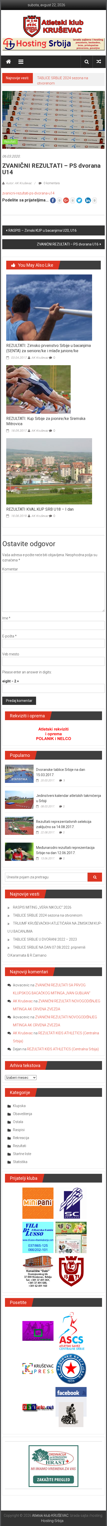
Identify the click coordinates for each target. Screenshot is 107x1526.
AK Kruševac (39, 357)
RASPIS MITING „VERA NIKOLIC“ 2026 (42, 907)
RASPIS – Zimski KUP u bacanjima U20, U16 (42, 230)
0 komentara (51, 183)
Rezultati (10, 141)
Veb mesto (10, 654)
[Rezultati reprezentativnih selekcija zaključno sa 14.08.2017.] (19, 825)
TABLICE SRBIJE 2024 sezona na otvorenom (47, 915)
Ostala (18, 1122)
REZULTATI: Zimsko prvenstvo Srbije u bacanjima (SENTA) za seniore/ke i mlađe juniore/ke (48, 348)
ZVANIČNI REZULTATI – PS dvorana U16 (68, 244)
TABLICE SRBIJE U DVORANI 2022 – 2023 (45, 939)
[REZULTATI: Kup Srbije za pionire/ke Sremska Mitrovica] (38, 389)
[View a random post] (99, 61)
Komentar (10, 569)
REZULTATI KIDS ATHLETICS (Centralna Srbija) (63, 1049)
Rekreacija (21, 1138)
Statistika (20, 1162)
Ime (6, 618)
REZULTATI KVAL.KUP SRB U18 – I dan (40, 509)
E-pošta (9, 636)
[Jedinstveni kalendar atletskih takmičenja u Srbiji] (19, 799)
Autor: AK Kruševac (19, 183)
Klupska (19, 1106)
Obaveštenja (22, 1114)
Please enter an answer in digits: (27, 672)
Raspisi (19, 1130)
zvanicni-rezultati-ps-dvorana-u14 (28, 193)
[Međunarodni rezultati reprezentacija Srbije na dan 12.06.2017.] (19, 851)
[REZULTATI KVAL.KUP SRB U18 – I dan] (49, 471)
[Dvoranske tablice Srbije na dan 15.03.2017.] (19, 773)
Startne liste (22, 1154)
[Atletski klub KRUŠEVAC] (53, 26)
